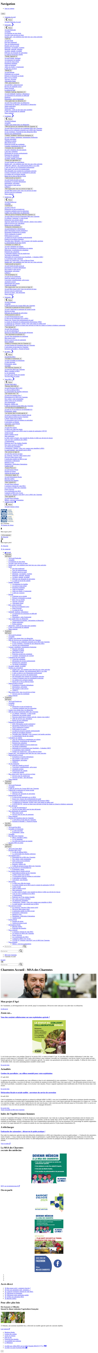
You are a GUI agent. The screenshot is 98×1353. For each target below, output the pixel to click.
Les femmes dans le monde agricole (15, 413)
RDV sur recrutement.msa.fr (9, 1186)
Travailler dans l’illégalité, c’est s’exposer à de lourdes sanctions (24, 241)
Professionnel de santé (11, 315)
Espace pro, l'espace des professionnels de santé (19, 320)
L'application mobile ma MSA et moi (16, 459)
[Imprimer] (2, 962)
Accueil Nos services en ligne (13, 454)
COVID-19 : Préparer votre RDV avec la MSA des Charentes (23, 494)
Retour (10, 20)
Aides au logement (10, 65)
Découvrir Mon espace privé (13, 457)
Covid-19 (8, 205)
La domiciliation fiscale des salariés (15, 243)
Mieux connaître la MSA (12, 371)
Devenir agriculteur (10, 139)
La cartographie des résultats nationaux (16, 391)
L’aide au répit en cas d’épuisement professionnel (19, 167)
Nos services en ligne (11, 452)
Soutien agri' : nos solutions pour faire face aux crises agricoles (23, 37)
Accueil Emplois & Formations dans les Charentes (20, 345)
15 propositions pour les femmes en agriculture (19, 420)
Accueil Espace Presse (11, 469)
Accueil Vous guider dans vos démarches (17, 103)
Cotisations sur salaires (12, 244)
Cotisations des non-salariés (13, 148)
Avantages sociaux (10, 282)
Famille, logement (10, 56)
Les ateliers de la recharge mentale (15, 174)
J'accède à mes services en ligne (14, 35)
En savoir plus (5, 1065)
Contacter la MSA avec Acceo (14, 493)
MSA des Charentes (11, 955)
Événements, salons (10, 411)
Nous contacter (9, 113)
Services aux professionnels (13, 133)
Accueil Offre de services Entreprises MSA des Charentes (22, 216)
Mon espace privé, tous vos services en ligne (18, 188)
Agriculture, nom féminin (12, 424)
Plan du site (8, 1337)
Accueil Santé (9, 40)
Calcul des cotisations (11, 151)
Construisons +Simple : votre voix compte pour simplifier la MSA (24, 448)
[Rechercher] (25, 946)
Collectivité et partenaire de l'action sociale (17, 307)
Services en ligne (10, 311)
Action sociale (9, 433)
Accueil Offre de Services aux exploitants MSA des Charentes (23, 128)
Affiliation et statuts (10, 141)
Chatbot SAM (9, 466)
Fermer (9, 556)
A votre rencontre (10, 362)
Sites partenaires (9, 436)
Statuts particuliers (10, 106)
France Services (9, 489)
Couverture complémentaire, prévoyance (17, 280)
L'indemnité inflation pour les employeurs (17, 253)
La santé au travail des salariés (14, 54)
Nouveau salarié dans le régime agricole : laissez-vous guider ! (23, 221)
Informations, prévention (12, 183)
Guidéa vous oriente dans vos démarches (17, 124)
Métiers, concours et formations (14, 500)
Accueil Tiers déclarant (11, 329)
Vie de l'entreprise (10, 274)
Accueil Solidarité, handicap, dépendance (17, 94)
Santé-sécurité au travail (12, 178)
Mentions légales (10, 1332)
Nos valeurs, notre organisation (14, 399)
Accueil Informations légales (13, 477)
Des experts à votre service (13, 185)
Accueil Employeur (10, 202)
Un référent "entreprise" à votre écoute (16, 218)
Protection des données (11, 480)
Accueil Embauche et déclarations (15, 229)
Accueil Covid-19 (10, 207)
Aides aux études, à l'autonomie (14, 67)
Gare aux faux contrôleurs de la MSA (16, 439)
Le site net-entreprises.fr (12, 331)
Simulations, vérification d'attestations (16, 464)
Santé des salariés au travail (13, 278)
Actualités (8, 31)
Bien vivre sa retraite (11, 77)
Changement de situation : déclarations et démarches (20, 104)
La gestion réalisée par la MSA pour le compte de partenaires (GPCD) (26, 431)
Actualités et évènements (12, 358)
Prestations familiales (11, 63)
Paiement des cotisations (12, 155)
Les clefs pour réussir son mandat (15, 374)
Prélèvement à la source (12, 236)
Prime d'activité (9, 88)
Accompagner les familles (12, 60)
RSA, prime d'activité (11, 83)
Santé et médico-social (11, 434)
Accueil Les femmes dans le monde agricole (18, 415)
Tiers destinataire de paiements (14, 334)
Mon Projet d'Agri (10, 142)
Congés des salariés (10, 285)
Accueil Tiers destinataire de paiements (16, 336)
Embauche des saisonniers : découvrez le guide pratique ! (23, 1131)
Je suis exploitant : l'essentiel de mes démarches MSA (21, 132)
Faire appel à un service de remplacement (17, 169)
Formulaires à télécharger (12, 461)
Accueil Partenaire (10, 302)
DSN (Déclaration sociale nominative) (16, 230)
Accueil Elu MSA (10, 357)
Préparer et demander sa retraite (14, 76)
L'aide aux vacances (11, 68)
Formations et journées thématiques (15, 181)
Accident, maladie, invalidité (13, 51)
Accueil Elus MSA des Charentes (15, 369)
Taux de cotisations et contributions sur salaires (19, 248)
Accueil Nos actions (11, 427)
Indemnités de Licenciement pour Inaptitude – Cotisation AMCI (24, 257)
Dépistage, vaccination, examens (14, 47)
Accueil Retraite (9, 72)
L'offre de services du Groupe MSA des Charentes (20, 305)
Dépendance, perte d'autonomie (14, 99)
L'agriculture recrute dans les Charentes (16, 347)
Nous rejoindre (9, 496)
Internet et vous (9, 462)
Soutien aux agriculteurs (12, 160)
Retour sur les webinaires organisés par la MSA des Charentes (23, 130)
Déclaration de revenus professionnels (16, 153)
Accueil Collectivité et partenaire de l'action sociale (20, 309)
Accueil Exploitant (10, 121)
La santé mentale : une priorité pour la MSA (18, 450)
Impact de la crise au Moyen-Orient (15, 176)
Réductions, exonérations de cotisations (16, 250)
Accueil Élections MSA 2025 (13, 388)
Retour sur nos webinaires (12, 225)
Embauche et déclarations (12, 227)
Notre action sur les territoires (13, 400)
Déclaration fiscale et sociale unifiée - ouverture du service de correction (28, 1092)
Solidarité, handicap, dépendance (14, 92)
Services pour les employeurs (13, 291)
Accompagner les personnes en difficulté (17, 95)
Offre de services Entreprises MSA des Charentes (19, 214)
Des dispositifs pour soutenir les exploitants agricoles (20, 171)
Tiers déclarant (9, 327)
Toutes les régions (10, 1336)
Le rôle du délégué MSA (12, 390)
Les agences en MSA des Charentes (15, 487)
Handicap (7, 97)
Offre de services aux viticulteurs (14, 223)
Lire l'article (4, 1329)
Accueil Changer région (12, 507)
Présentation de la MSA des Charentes (16, 397)
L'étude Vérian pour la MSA (13, 418)
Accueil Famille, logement (12, 58)
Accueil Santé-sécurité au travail (14, 180)
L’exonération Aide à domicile (14, 258)
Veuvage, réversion (10, 79)
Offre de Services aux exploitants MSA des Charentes (20, 126)
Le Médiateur (9, 1342)
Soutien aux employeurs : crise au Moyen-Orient (19, 260)
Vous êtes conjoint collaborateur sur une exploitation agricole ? (25, 1017)
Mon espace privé (10, 338)
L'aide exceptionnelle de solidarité (15, 111)
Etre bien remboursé (11, 42)
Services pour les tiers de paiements (15, 340)
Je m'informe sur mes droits (13, 33)
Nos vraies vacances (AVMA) (14, 445)
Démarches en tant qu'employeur (14, 209)
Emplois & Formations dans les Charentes (17, 343)
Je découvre (4, 1009)
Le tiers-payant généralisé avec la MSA (16, 318)
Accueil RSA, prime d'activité (14, 85)
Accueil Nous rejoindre (12, 498)
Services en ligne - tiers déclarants (15, 292)
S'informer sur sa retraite (12, 74)
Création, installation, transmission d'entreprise (18, 135)
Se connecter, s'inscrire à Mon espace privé (17, 455)
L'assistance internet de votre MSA (15, 486)
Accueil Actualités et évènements (14, 360)
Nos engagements (10, 402)
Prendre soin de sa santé (12, 46)
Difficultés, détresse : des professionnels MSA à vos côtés (22, 165)
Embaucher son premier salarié (14, 220)
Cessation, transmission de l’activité (15, 146)
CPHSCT (8, 187)
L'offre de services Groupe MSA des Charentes (19, 406)
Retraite (7, 70)
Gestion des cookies (11, 1334)
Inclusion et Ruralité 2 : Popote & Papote (17, 349)
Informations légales (11, 475)
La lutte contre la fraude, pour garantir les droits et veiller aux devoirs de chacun (29, 438)
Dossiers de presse (10, 471)
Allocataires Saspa (10, 81)
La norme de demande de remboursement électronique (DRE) (23, 322)
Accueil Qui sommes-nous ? (13, 395)
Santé (7, 38)
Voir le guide (5, 1143)
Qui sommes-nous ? (11, 393)
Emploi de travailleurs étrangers (14, 239)
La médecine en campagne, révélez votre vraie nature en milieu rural (25, 323)
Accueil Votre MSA (11, 384)
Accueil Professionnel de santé (14, 316)
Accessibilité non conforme (13, 1341)
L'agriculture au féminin (12, 422)
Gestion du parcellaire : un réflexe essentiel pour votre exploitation (26, 1073)
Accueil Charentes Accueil (13, 22)
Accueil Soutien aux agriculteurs (14, 162)
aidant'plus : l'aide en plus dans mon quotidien (18, 110)
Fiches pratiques (9, 108)
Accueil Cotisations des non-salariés (15, 150)
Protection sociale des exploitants (14, 144)
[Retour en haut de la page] (2, 1351)
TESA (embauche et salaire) (13, 234)
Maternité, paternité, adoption (13, 49)
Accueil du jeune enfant (12, 62)
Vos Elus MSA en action (12, 376)
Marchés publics (9, 479)
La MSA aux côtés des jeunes (13, 429)
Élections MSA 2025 (11, 386)
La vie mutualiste (10, 373)
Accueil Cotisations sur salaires (14, 246)
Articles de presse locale (12, 473)
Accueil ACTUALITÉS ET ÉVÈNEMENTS (18, 409)
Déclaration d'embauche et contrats (15, 232)
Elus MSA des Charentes (12, 367)
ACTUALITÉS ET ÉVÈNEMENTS (15, 407)
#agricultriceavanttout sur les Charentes (16, 417)
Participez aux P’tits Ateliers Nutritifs (16, 443)
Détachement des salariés (12, 283)
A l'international (9, 441)
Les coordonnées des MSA (13, 491)
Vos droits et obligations (12, 157)
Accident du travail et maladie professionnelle (18, 237)
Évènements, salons (10, 364)
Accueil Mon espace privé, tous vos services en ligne (20, 190)
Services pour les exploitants (13, 192)
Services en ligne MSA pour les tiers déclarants (19, 332)
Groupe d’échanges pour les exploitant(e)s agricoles (20, 172)
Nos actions (8, 425)
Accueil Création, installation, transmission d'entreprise (21, 137)
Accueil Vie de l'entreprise (12, 276)
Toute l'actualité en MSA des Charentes (12, 1110)
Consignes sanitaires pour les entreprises (17, 211)
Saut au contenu (9, 8)
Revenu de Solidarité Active (13, 86)
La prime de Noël (10, 90)
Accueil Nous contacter (12, 484)
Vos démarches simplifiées (12, 446)
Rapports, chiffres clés (11, 404)
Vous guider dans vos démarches (14, 101)
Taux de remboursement (12, 44)
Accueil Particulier (10, 30)
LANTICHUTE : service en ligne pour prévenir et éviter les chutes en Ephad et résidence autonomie (35, 325)
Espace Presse (9, 468)
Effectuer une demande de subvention (16, 53)
